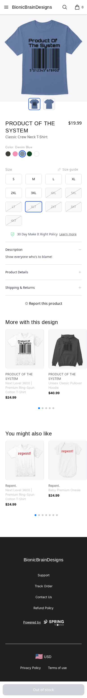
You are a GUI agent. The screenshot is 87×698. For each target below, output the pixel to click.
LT (13, 207)
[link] (25, 349)
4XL (53, 193)
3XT (73, 207)
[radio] (13, 179)
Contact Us (43, 597)
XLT (33, 207)
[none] (67, 169)
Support (44, 575)
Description (14, 249)
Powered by (32, 622)
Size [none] (8, 169)
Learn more (68, 234)
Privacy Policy (30, 668)
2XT (53, 207)
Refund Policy (43, 608)
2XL (13, 193)
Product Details (16, 272)
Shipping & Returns (20, 287)
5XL (73, 193)
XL (73, 179)
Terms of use (57, 668)
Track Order (43, 586)
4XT (13, 220)
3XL (33, 193)
